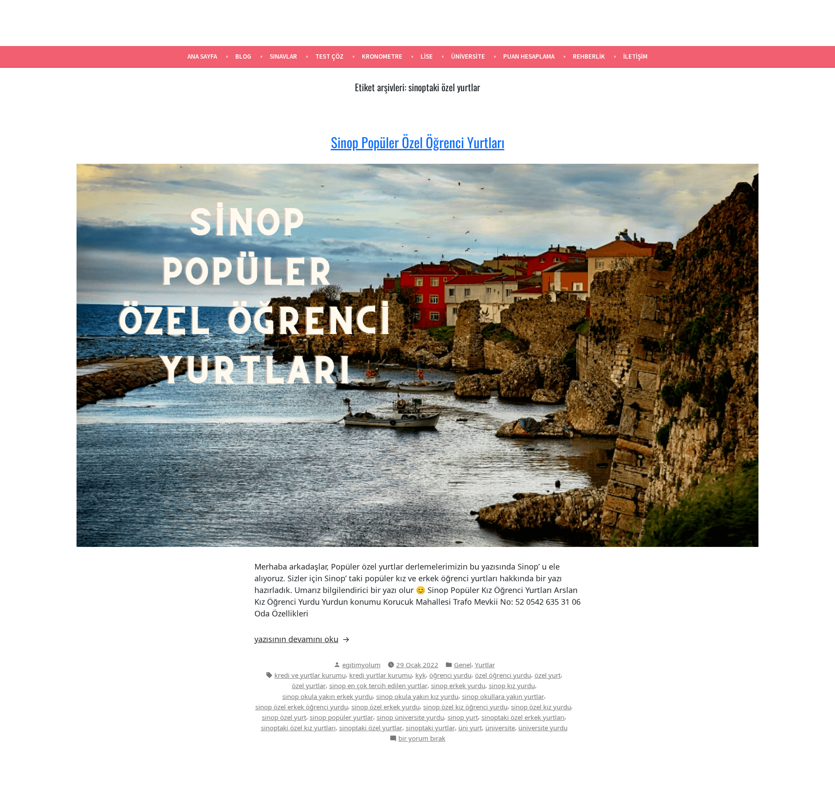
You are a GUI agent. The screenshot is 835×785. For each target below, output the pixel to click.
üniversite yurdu (543, 727)
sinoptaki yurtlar (430, 727)
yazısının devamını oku (296, 639)
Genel (462, 664)
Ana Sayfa (202, 56)
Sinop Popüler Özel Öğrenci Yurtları (417, 142)
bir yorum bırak (421, 738)
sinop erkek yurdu (458, 685)
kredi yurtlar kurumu (380, 675)
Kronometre (382, 56)
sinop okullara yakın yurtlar (503, 696)
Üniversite (468, 56)
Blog (243, 56)
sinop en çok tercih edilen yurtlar (378, 685)
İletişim (635, 56)
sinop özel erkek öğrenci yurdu (301, 706)
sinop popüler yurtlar (341, 717)
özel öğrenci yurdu (503, 675)
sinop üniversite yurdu (410, 717)
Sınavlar (283, 56)
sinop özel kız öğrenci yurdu (465, 706)
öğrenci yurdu (450, 675)
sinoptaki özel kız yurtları (298, 727)
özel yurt (547, 675)
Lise (427, 56)
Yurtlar (485, 664)
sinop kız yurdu (512, 685)
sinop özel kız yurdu (541, 706)
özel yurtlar (309, 685)
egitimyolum (361, 664)
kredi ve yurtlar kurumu (310, 675)
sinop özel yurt (284, 717)
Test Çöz (329, 56)
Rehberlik (589, 56)
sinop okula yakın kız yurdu (417, 696)
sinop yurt (463, 717)
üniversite (500, 727)
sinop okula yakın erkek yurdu (327, 696)
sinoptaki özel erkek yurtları (522, 717)
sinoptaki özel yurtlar (370, 727)
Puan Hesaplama (528, 56)
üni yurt (470, 727)
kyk (420, 675)
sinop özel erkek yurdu (385, 706)
